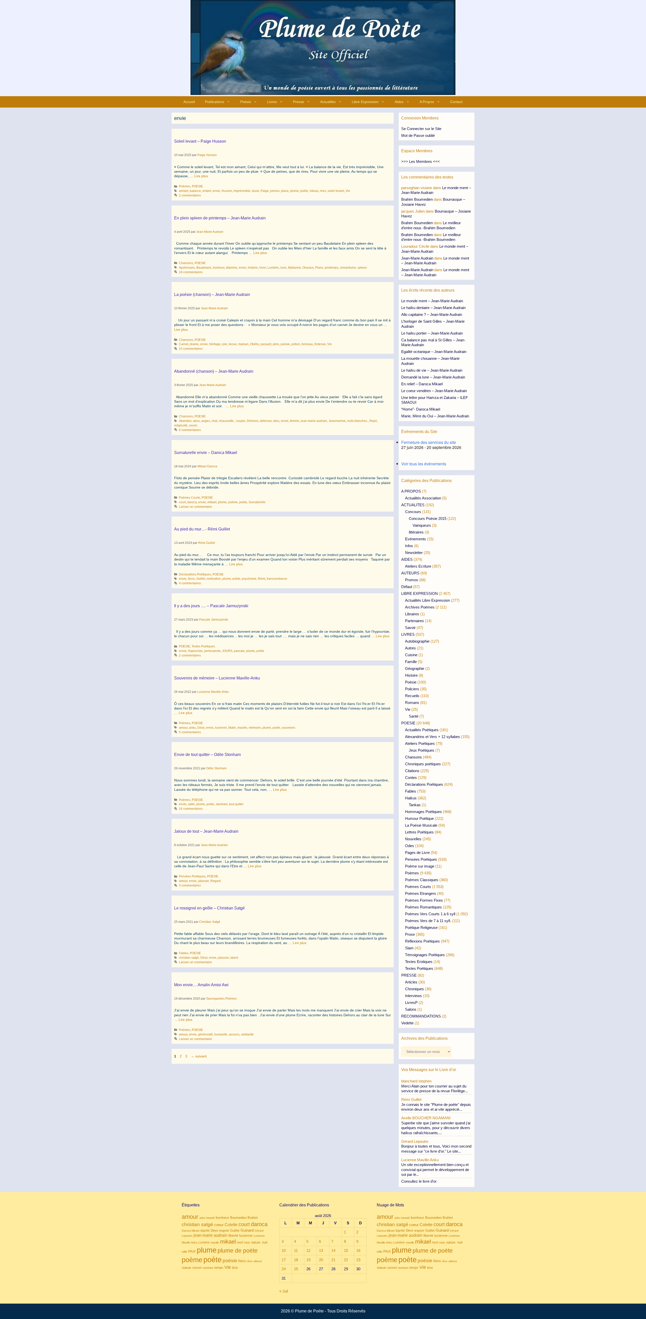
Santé (413, 716)
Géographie (414, 668)
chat (214, 421)
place (285, 191)
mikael (212, 502)
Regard (215, 881)
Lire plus (201, 176)
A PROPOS (411, 491)
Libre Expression (365, 102)
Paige (265, 191)
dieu (276, 421)
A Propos (427, 102)
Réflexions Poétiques (422, 941)
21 (333, 1260)
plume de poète (238, 1250)
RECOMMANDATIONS (421, 1016)
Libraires (412, 614)
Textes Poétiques (203, 646)
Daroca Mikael (190, 1230)
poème (233, 502)
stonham (222, 804)
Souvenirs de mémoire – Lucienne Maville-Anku (217, 678)
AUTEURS (410, 573)
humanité (220, 1034)
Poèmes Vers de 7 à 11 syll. (428, 921)
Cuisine (411, 655)
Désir (200, 727)
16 (358, 1250)
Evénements (415, 539)
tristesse (320, 344)
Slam (409, 948)
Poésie (245, 102)
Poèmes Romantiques (423, 907)
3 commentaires (190, 885)
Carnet (183, 344)
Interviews (413, 996)
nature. (256, 1242)
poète (304, 191)
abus (196, 421)
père (276, 344)
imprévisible (242, 191)
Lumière (273, 267)
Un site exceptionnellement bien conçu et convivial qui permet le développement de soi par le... (435, 1169)
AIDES (407, 559)
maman (243, 344)
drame (194, 344)
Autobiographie (417, 641)
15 (346, 1250)
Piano (319, 267)
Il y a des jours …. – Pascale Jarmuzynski (211, 606)
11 (296, 1250)
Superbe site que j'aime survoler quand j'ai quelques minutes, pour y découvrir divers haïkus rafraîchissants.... (435, 1128)
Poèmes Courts (189, 497)
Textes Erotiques (419, 961)
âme (235, 1267)
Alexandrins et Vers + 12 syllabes (432, 736)
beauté (210, 1217)
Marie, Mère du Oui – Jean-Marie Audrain (435, 416)
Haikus (411, 798)
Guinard (247, 1230)
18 (296, 1260)
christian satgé (189, 957)
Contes (411, 777)
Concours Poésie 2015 (427, 518)
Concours (413, 512)
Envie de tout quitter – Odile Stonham (207, 754)
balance (195, 191)
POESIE (197, 186)
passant (265, 344)
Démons (252, 421)
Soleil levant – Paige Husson (200, 141)
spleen (362, 267)
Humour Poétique (419, 818)
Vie (347, 191)
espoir (224, 1230)
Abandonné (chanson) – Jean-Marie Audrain (213, 371)
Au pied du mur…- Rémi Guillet (202, 529)
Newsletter (414, 552)
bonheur (218, 267)
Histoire (411, 675)
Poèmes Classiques (421, 880)
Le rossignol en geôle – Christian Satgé (209, 908)
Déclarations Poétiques (195, 574)
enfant (206, 191)
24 (284, 1269)
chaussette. (226, 421)
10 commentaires (191, 348)
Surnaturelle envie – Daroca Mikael (205, 452)
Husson (227, 191)
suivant (199, 1056)
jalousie (203, 881)
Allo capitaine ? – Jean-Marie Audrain (431, 314)
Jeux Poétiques (421, 750)
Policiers (412, 689)
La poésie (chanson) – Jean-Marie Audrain (212, 294)
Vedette (407, 1023)
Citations (412, 771)
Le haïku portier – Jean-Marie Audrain (432, 333)
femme (294, 421)
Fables (183, 953)
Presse (298, 102)
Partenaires (414, 621)
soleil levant (336, 191)
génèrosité (205, 1034)
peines (275, 191)
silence (257, 1261)
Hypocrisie (195, 651)
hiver (262, 267)
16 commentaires (191, 272)
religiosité (180, 425)
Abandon (185, 421)
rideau (314, 191)
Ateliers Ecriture (418, 566)
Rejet (373, 421)
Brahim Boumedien (417, 199)
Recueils (412, 696)
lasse (255, 191)
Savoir (410, 627)
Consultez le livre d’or (419, 1181)
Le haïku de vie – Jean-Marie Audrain (431, 370)
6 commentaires (190, 430)
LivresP (411, 1002)
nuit (264, 1242)
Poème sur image (419, 866)
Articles (411, 982)
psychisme (249, 578)
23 (358, 1260)
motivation (214, 578)
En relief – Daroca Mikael (422, 384)
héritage (215, 344)
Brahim (253, 1218)
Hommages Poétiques (423, 811)
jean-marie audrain (314, 421)
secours (234, 1034)
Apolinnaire (187, 267)
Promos (411, 580)
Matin (232, 727)
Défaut (406, 587)
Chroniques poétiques (423, 764)
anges (205, 421)
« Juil (283, 1291)
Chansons (186, 263)
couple (240, 421)
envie (216, 191)
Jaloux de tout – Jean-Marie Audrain (206, 831)
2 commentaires (190, 195)
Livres (272, 102)
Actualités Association (423, 498)
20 (321, 1260)
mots (247, 1242)
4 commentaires (190, 583)
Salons (410, 1009)
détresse (266, 421)
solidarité (247, 1034)
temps (218, 1268)
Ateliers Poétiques (420, 743)
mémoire (255, 727)
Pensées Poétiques (192, 876)
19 (308, 1260)
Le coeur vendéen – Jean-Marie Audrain (434, 391)
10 (284, 1250)
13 (321, 1250)
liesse (233, 344)
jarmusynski (212, 651)
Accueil (189, 102)
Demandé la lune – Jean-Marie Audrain (433, 377)
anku (192, 727)
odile (191, 804)
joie (224, 344)
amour (183, 727)
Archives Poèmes (420, 607)
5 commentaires (190, 732)
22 (346, 1260)
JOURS (227, 651)
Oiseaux (308, 267)
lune (283, 267)
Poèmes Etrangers (420, 893)
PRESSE (409, 975)
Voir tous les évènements (423, 464)
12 (308, 1250)
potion (295, 344)
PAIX (192, 1251)
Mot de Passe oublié (418, 135)
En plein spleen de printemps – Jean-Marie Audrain (220, 218)
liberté (233, 1235)
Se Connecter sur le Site (421, 128)
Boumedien (238, 1218)
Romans (412, 702)
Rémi (261, 578)
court (182, 502)
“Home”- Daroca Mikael (420, 409)
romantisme (348, 267)
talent (234, 957)
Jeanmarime (337, 421)
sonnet (197, 1268)
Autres (410, 648)
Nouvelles (413, 839)
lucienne (221, 727)
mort (240, 1242)
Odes (409, 846)
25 (296, 1269)
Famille (411, 662)
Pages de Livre (417, 852)
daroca (192, 502)
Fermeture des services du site (428, 442)
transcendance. (277, 578)
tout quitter (236, 804)
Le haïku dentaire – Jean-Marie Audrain (433, 308)
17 (284, 1260)
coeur (219, 1225)
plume (294, 191)
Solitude (186, 1267)
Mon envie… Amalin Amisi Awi (201, 985)
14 (333, 1250)
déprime (231, 267)
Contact (456, 102)
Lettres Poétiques (419, 832)
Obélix (254, 344)
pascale (239, 651)
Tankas (415, 805)
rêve (249, 1261)
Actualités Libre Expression (427, 600)
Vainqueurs (422, 525)
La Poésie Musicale (421, 825)
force (191, 578)
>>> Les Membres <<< (420, 161)
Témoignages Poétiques (425, 955)
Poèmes (184, 186)
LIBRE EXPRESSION (419, 593)
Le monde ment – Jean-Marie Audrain (432, 301)
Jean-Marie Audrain (417, 258)
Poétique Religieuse (421, 927)
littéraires (416, 532)
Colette (231, 1225)
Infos (409, 546)
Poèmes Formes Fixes (424, 900)
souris (193, 425)
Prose (410, 934)
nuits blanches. (357, 421)
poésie (285, 344)
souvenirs (288, 727)
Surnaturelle (257, 502)
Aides (399, 102)
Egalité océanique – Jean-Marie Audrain (433, 351)
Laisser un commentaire (195, 507)
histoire (253, 267)
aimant (183, 191)
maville (242, 727)
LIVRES (408, 634)
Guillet (200, 578)
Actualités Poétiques (422, 730)
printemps (331, 267)
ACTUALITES (412, 505)
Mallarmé (294, 267)
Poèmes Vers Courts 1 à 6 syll (430, 914)
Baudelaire (203, 267)
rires (323, 191)
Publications (214, 102)
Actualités (328, 102)
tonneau (307, 344)
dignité (205, 1230)
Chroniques (414, 989)
